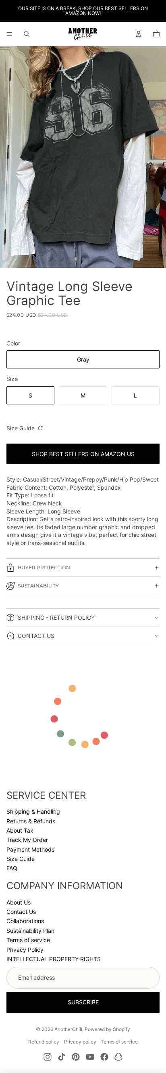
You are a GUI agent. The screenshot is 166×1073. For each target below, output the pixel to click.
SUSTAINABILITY (38, 586)
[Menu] (9, 34)
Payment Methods (30, 849)
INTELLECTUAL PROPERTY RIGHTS (53, 958)
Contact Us (21, 911)
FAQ (11, 868)
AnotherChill (68, 1029)
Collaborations (25, 920)
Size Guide (21, 428)
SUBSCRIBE (83, 1002)
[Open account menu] (138, 34)
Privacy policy (80, 1042)
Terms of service (28, 939)
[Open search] (26, 34)
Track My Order (27, 839)
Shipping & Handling (33, 811)
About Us (18, 902)
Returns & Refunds (30, 821)
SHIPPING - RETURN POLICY (56, 617)
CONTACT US (36, 635)
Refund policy (43, 1042)
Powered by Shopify (107, 1029)
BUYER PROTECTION (44, 567)
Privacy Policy (25, 949)
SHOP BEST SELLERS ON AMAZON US (83, 453)
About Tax (19, 830)
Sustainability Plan (30, 930)
